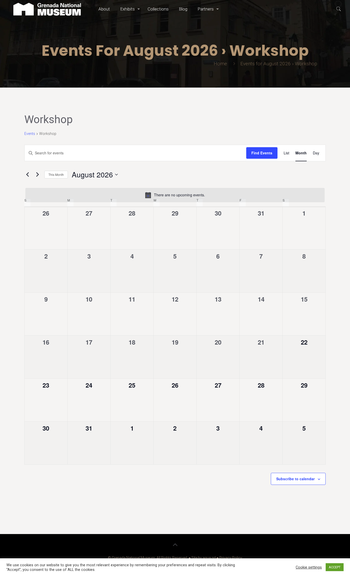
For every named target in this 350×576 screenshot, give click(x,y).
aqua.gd (209, 558)
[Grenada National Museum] (47, 9)
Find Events (261, 152)
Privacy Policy (230, 558)
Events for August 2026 (265, 64)
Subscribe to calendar (295, 478)
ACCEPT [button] (335, 567)
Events (29, 134)
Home (220, 64)
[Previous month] (27, 175)
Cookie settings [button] (309, 567)
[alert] (175, 195)
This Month (56, 174)
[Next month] (37, 175)
